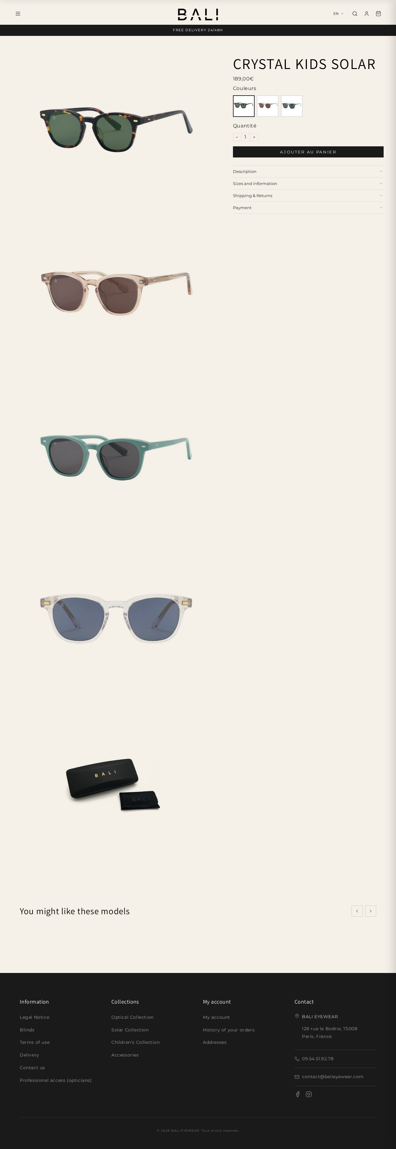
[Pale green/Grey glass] (292, 106)
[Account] (366, 13)
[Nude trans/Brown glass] (267, 106)
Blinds (27, 1030)
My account (216, 1017)
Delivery (29, 1055)
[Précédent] (357, 911)
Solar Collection (130, 1030)
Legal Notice (34, 1017)
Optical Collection (132, 1017)
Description (244, 171)
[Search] (355, 13)
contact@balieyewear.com (333, 1076)
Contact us (32, 1067)
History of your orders (229, 1030)
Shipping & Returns (252, 195)
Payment (242, 207)
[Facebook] (298, 1095)
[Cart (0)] (378, 13)
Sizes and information (255, 183)
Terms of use (35, 1042)
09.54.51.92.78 (318, 1058)
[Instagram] (309, 1095)
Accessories (125, 1055)
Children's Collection (135, 1042)
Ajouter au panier (308, 151)
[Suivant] (370, 911)
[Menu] (18, 13)
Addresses (214, 1042)
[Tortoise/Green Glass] (244, 106)
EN (336, 13)
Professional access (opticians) (56, 1080)
